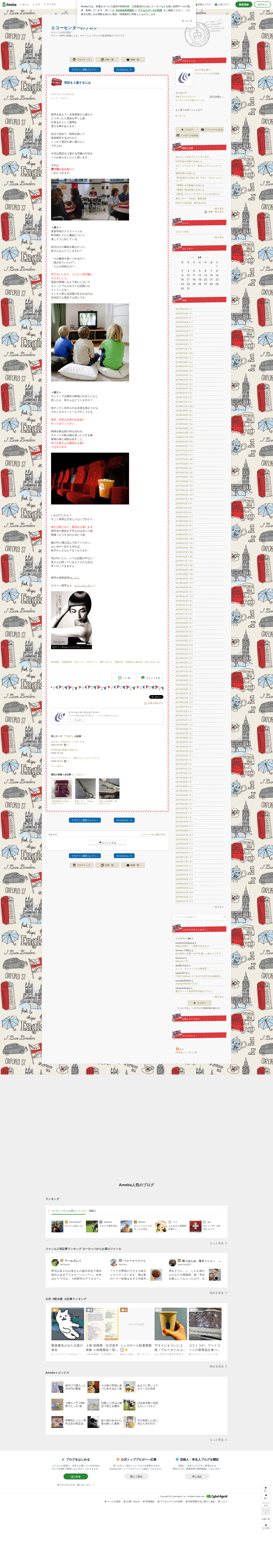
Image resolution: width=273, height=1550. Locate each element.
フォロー (78, 720)
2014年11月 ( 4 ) (184, 614)
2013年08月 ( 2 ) (184, 680)
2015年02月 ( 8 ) (184, 600)
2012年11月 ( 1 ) (184, 715)
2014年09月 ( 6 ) (184, 622)
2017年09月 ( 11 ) (184, 463)
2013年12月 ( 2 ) (184, 662)
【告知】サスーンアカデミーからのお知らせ (198, 194)
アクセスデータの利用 (171, 1501)
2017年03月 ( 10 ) (185, 490)
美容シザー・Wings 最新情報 (191, 198)
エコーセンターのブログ (74, 27)
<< (192, 257)
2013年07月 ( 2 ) (184, 684)
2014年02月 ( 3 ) (184, 653)
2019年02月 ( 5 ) (184, 388)
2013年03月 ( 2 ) (184, 698)
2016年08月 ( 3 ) (184, 521)
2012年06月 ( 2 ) (184, 737)
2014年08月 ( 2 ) (184, 627)
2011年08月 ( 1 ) (184, 781)
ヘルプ (224, 1501)
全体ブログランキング (186, 96)
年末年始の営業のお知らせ (64, 749)
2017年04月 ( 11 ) (185, 485)
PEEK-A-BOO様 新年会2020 (191, 203)
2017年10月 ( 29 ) (185, 459)
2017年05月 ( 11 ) (184, 481)
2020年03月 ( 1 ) (184, 331)
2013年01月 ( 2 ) (184, 706)
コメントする (109, 842)
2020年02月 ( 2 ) (184, 335)
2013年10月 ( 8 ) (184, 671)
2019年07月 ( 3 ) (184, 366)
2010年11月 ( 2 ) (184, 817)
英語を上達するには (77, 82)
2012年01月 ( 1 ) (184, 759)
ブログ (63, 98)
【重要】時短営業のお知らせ (190, 189)
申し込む (197, 1476)
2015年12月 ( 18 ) (184, 556)
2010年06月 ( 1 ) (184, 839)
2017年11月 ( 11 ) (184, 454)
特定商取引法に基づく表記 (201, 1501)
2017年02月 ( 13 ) (185, 494)
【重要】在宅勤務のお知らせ (190, 185)
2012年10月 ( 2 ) (184, 720)
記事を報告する (155, 703)
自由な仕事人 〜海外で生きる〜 (192, 945)
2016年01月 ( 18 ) (184, 552)
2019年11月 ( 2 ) (184, 348)
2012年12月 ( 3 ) (184, 711)
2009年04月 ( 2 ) (184, 888)
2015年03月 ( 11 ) (185, 596)
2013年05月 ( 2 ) (184, 693)
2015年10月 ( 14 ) (185, 565)
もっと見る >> (57, 766)
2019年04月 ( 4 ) (184, 379)
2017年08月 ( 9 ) (184, 468)
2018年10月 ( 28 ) (185, 406)
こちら (76, 577)
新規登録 (244, 4)
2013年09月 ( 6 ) (184, 675)
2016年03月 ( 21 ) (185, 543)
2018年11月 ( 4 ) (184, 401)
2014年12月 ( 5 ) (184, 609)
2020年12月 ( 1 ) (184, 313)
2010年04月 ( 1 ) (184, 843)
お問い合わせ (133, 1501)
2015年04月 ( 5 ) (184, 591)
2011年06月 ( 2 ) (184, 786)
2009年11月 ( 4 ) (184, 861)
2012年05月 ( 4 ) (184, 742)
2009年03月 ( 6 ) (184, 892)
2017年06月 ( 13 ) (185, 476)
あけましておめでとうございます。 (69, 741)
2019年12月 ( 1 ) (184, 344)
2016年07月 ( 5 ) (184, 525)
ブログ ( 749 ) (182, 231)
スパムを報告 (114, 1501)
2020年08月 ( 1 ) (184, 322)
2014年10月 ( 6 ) (184, 618)
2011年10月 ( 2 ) (184, 773)
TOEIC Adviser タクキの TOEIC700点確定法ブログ (200, 976)
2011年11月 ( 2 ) (184, 768)
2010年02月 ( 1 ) (184, 852)
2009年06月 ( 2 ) (184, 879)
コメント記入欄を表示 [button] (154, 834)
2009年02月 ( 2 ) (184, 896)
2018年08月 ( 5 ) (184, 415)
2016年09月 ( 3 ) (184, 516)
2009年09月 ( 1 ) (184, 870)
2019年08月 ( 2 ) (184, 362)
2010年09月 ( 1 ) (184, 826)
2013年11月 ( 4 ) (184, 667)
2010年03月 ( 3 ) (184, 848)
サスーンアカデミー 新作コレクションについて (75, 758)
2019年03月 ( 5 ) (184, 384)
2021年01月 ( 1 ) (184, 309)
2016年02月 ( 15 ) (185, 547)
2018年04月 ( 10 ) (185, 432)
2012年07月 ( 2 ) (184, 733)
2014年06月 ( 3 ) (184, 636)
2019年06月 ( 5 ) (184, 370)
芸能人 (92, 1210)
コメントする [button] (153, 677)
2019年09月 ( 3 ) (184, 357)
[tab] (68, 1211)
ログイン (262, 4)
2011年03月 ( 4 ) (184, 799)
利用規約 (150, 1501)
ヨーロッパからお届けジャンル (190, 100)
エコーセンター (83, 585)
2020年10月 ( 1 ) (184, 318)
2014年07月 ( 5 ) (184, 631)
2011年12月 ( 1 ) (184, 764)
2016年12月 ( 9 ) (184, 503)
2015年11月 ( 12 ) (184, 560)
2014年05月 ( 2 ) (184, 640)
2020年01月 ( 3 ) (184, 340)
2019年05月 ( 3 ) (184, 375)
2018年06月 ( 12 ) (185, 424)
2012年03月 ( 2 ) (184, 751)
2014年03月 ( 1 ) (184, 649)
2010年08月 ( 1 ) (184, 830)
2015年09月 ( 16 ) (185, 569)
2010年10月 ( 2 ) (184, 821)
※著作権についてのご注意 (186, 1052)
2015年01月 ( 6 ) (184, 605)
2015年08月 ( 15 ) (185, 574)
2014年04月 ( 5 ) (184, 645)
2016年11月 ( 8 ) (184, 508)
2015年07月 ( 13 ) (185, 578)
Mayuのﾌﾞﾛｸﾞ (182, 961)
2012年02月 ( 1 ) (184, 755)
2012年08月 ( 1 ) (184, 729)
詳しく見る (136, 1476)
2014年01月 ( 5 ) (184, 658)
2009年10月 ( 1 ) (184, 865)
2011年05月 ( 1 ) (184, 790)
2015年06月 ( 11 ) (184, 583)
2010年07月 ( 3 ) (184, 835)
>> (206, 257)
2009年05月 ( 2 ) (184, 883)
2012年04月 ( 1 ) (184, 746)
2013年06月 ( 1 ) (184, 689)
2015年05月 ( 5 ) (184, 587)
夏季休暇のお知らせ (186, 173)
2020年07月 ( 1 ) (184, 326)
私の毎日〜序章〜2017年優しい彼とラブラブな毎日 (200, 953)
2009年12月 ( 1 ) (184, 857)
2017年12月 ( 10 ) (184, 450)
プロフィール (201, 73)
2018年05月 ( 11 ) (184, 428)
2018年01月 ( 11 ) (184, 446)
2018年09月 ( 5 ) (184, 410)
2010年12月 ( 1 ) (184, 812)
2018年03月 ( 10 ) (185, 437)
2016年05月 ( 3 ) (184, 534)
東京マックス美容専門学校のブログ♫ (194, 991)
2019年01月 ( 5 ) (184, 393)
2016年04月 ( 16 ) (185, 538)
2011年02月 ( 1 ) (184, 804)
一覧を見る (218, 208)
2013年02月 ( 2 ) (184, 702)
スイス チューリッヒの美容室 (191, 968)
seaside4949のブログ (187, 983)
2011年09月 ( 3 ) (184, 777)
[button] (266, 1526)
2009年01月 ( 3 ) (184, 901)
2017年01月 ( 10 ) (185, 499)
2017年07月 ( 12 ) (185, 472)
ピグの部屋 (214, 73)
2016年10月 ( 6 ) (184, 512)
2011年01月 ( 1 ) (184, 808)
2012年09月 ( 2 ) (184, 724)
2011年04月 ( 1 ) (184, 795)
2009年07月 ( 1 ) (184, 874)
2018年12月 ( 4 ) (184, 397)
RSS (181, 1049)
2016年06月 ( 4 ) (184, 530)
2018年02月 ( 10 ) (185, 441)
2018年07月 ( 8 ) (184, 419)
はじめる (76, 1476)
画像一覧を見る (216, 211)
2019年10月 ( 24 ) (185, 353)
